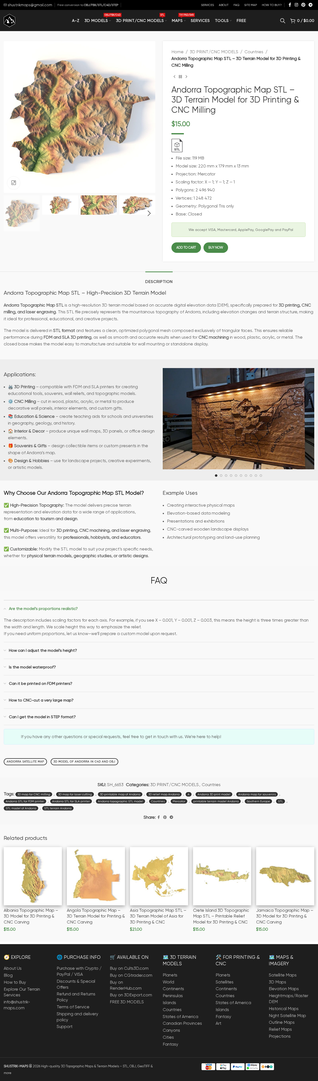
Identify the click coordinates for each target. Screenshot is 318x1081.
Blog (8, 975)
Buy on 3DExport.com (131, 994)
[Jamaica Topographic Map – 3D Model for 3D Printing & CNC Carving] (285, 876)
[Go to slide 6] (241, 475)
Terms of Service (73, 1006)
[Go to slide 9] (256, 475)
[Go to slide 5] (236, 475)
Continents (173, 988)
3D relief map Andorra (164, 794)
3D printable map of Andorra (120, 794)
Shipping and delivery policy (77, 1016)
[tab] (159, 279)
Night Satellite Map (287, 1015)
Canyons (171, 1030)
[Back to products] (180, 77)
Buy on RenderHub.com (126, 985)
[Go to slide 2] (221, 475)
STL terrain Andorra (58, 808)
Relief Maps (280, 1029)
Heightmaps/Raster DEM (288, 998)
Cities (168, 1037)
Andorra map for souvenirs (257, 794)
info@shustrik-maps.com (17, 1004)
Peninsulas (173, 995)
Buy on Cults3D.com (129, 968)
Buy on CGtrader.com (131, 975)
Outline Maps (282, 1022)
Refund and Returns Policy (76, 996)
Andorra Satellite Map (25, 761)
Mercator (179, 801)
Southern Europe (258, 801)
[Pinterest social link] (303, 5)
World (168, 981)
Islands (169, 1002)
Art (218, 1023)
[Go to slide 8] (251, 475)
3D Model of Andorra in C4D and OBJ (84, 761)
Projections (280, 1036)
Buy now (215, 247)
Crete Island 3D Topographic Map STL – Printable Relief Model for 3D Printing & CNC (221, 916)
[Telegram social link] (310, 5)
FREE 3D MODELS (127, 1001)
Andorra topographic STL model (120, 801)
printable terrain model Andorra (216, 801)
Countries (253, 51)
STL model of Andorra (21, 808)
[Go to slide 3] (226, 475)
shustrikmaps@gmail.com (29, 5)
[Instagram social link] (296, 5)
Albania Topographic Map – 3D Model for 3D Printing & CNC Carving (31, 916)
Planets (170, 975)
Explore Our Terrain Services (22, 992)
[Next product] (186, 77)
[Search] (283, 21)
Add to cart (186, 247)
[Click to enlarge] (13, 183)
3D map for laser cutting (75, 794)
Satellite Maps (283, 975)
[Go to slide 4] (231, 475)
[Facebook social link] (290, 5)
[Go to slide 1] (216, 475)
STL (280, 801)
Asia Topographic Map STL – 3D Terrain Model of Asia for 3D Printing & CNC (158, 916)
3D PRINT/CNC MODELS (214, 51)
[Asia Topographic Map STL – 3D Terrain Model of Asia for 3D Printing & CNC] (159, 876)
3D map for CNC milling (33, 794)
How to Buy (15, 982)
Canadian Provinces (182, 1023)
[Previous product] (174, 77)
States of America (180, 1016)
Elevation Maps (284, 988)
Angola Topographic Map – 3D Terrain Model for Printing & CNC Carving (96, 916)
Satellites (225, 981)
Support (65, 1026)
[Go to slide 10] (261, 475)
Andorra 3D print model (214, 794)
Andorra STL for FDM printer (25, 801)
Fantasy (170, 1044)
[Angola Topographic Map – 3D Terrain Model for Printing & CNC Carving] (96, 876)
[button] (10, 213)
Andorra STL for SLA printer (71, 801)
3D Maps (277, 981)
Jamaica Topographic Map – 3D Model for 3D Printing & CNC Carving (284, 916)
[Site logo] (9, 20)
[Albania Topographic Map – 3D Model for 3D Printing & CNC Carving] (33, 876)
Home (177, 51)
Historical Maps (284, 1008)
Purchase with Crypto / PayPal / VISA (79, 971)
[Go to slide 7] (246, 475)
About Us (13, 968)
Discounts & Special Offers (76, 984)
